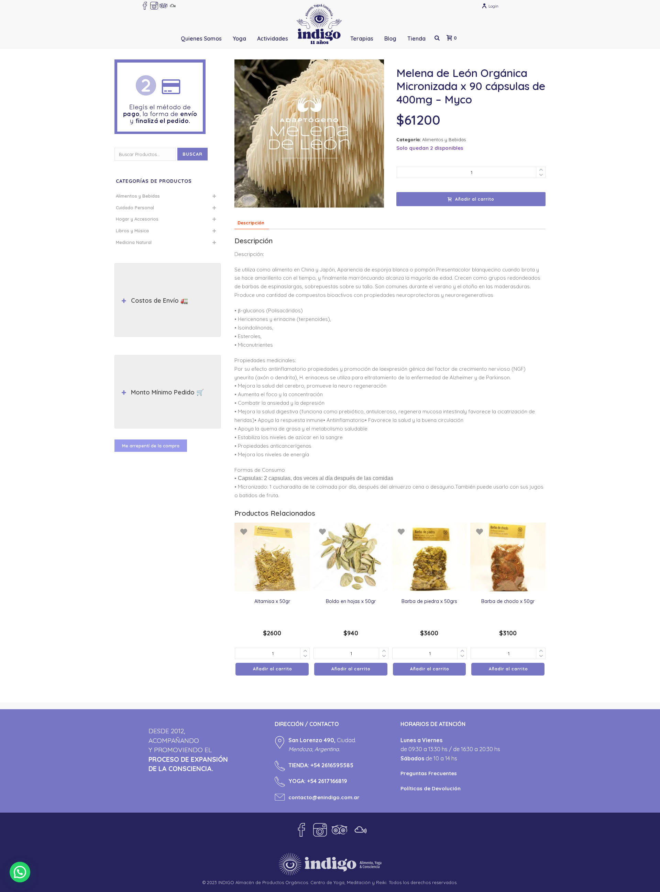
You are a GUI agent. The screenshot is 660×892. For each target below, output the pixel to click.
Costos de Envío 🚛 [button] (159, 300)
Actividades (272, 38)
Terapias (361, 38)
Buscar (192, 154)
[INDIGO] (319, 24)
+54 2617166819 (327, 781)
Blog (390, 38)
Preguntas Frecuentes (428, 773)
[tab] (251, 222)
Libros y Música (132, 230)
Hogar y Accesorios (137, 219)
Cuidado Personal (135, 207)
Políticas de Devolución (430, 788)
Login (493, 6)
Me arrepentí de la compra (150, 445)
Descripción (251, 222)
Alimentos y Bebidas (444, 139)
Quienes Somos (201, 38)
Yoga (239, 38)
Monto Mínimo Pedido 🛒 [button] (167, 392)
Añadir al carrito (474, 199)
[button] (20, 872)
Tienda (416, 38)
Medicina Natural (134, 242)
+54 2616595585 (331, 765)
